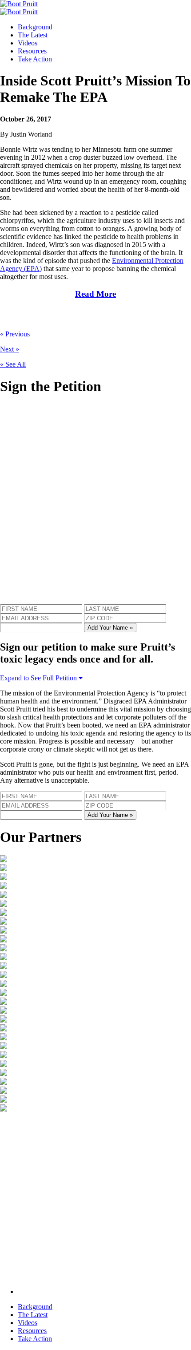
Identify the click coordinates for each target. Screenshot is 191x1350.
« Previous (15, 334)
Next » (9, 349)
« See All (13, 364)
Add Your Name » (110, 627)
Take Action (35, 59)
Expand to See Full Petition (39, 678)
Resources (32, 51)
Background (35, 27)
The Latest (33, 35)
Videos (27, 43)
